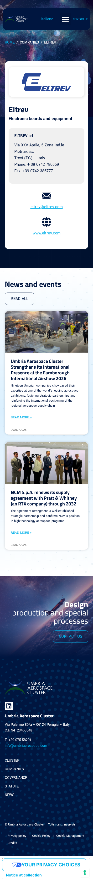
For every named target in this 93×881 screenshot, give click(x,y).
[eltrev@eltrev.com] (46, 195)
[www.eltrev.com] (46, 222)
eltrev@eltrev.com (47, 207)
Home (10, 42)
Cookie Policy (41, 836)
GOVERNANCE (16, 777)
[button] (65, 19)
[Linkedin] (9, 706)
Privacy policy (17, 836)
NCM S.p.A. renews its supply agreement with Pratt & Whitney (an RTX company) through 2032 (44, 497)
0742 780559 (47, 164)
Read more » (21, 417)
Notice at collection (24, 875)
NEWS (9, 795)
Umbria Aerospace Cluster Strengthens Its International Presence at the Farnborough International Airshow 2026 (40, 369)
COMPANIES (14, 769)
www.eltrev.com (47, 233)
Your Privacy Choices (50, 865)
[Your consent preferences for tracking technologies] (84, 872)
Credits (12, 843)
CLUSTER (12, 760)
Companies (29, 42)
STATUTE (12, 786)
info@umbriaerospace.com (26, 745)
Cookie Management (70, 836)
